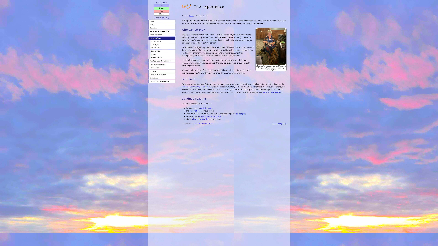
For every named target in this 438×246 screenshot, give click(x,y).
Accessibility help (279, 123)
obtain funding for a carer (210, 116)
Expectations (155, 51)
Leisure (153, 54)
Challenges (154, 45)
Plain (161, 14)
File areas (153, 71)
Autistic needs (156, 41)
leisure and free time (201, 119)
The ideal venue (156, 57)
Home (191, 16)
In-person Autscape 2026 (159, 31)
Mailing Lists (154, 68)
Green (161, 8)
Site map (153, 24)
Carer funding (155, 48)
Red (161, 11)
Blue (162, 5)
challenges (240, 113)
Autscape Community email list (195, 87)
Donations (154, 28)
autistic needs (206, 108)
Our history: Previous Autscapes (161, 81)
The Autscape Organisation (203, 123)
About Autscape (156, 35)
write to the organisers (273, 92)
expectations (195, 111)
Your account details (157, 64)
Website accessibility (158, 74)
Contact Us (154, 78)
